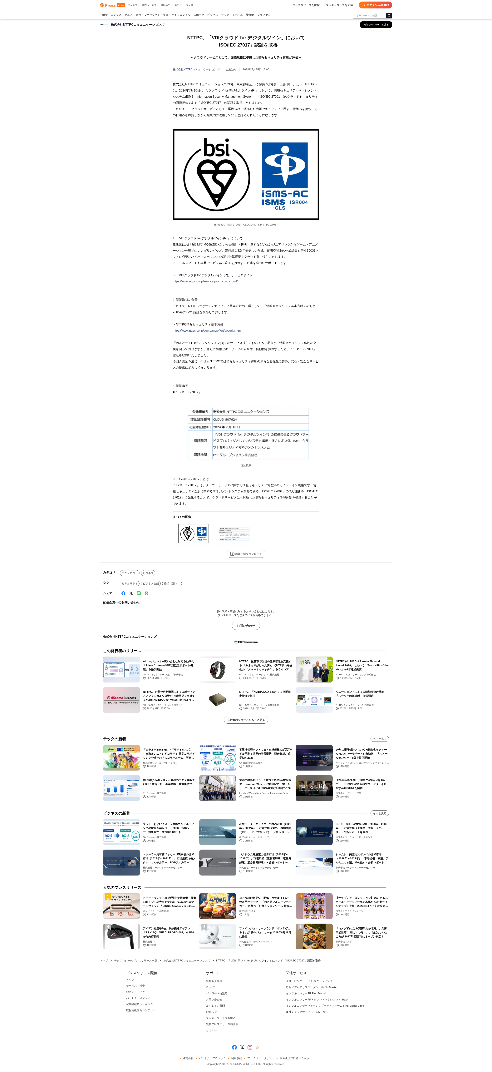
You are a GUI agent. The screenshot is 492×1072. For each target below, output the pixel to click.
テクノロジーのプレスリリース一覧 (135, 960)
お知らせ (211, 1011)
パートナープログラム (212, 1058)
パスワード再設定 (217, 993)
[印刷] (146, 593)
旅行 (138, 14)
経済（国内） (172, 583)
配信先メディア (135, 991)
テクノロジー (130, 573)
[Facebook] (123, 593)
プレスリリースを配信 (306, 5)
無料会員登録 (214, 981)
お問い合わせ (246, 625)
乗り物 (250, 14)
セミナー (211, 1030)
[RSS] (257, 1047)
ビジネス (212, 14)
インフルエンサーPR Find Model (306, 993)
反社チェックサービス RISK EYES (306, 1011)
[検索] (389, 15)
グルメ (129, 14)
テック (225, 14)
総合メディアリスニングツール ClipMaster (311, 987)
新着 (105, 14)
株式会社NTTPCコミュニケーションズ (196, 69)
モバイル (237, 14)
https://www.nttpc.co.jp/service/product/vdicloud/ (205, 281)
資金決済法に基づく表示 (294, 1058)
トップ (104, 960)
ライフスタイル (180, 14)
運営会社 (188, 1058)
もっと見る (379, 738)
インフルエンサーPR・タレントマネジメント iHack (317, 999)
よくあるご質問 (215, 1005)
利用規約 (236, 1058)
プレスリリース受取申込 (221, 1018)
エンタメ (116, 14)
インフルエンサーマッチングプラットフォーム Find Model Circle (325, 1005)
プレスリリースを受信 (339, 5)
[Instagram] (250, 1047)
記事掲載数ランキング (139, 1004)
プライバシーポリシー (260, 1058)
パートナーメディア (138, 998)
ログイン (211, 987)
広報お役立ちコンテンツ (141, 1010)
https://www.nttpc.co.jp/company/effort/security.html (207, 330)
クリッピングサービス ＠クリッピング (309, 981)
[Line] (139, 593)
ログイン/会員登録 (378, 5)
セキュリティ (130, 583)
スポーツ (198, 14)
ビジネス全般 (151, 583)
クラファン (264, 14)
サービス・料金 (135, 985)
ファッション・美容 (156, 14)
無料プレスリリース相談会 (222, 1024)
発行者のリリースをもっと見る (246, 719)
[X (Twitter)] (131, 593)
